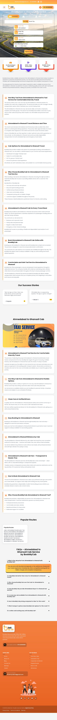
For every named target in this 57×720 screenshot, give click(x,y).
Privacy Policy (6, 710)
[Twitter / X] (41, 2)
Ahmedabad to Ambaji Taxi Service (13, 534)
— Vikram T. (35, 300)
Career (6, 668)
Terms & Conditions (15, 710)
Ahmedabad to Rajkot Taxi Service (13, 539)
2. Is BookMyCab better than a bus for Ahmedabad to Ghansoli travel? (26, 576)
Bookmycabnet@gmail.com (22, 1)
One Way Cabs (35, 656)
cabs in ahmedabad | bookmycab (13, 530)
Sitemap (6, 665)
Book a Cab (34, 665)
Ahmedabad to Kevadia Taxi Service (13, 535)
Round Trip (32, 21)
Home (5, 656)
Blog (5, 661)
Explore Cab (28, 51)
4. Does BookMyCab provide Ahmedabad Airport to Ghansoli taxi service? (27, 589)
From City (21, 26)
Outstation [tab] (15, 16)
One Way (25, 21)
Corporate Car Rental (36, 661)
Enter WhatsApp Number (21, 44)
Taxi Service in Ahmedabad (14, 530)
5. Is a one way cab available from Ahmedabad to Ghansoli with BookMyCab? (26, 595)
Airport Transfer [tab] (42, 16)
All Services (34, 668)
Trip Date (20, 37)
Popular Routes (35, 663)
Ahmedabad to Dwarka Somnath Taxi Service (13, 537)
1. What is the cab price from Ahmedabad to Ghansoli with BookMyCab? (24, 561)
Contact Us (7, 663)
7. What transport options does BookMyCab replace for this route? (27, 606)
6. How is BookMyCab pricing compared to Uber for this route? (26, 601)
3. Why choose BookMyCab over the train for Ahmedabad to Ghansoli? (25, 583)
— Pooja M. (8, 301)
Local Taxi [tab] (28, 16)
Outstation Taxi (35, 658)
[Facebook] (38, 2)
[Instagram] (28, 698)
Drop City (20, 31)
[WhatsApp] (35, 698)
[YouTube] (32, 698)
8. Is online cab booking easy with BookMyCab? (21, 611)
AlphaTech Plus (29, 708)
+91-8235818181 (33, 1)
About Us (6, 658)
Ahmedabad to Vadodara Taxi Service (14, 541)
